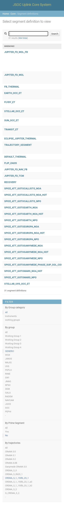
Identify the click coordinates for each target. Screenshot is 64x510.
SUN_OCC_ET (11, 120)
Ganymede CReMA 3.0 (16, 466)
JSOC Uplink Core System (32, 5)
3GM (7, 389)
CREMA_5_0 (11, 470)
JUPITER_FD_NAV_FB (15, 169)
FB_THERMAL (11, 86)
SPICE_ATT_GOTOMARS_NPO (20, 277)
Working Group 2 (13, 340)
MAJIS (8, 362)
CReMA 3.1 (10, 455)
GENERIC (9, 351)
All (6, 312)
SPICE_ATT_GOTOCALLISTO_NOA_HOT (25, 194)
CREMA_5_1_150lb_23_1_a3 (18, 481)
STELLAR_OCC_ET (14, 111)
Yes (7, 431)
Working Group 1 (13, 336)
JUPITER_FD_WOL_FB (16, 52)
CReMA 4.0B (11, 463)
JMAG (8, 381)
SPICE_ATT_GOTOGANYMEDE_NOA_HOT (26, 252)
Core (13, 13)
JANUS (8, 358)
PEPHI (8, 411)
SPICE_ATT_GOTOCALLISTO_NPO (22, 201)
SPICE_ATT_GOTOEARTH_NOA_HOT (23, 214)
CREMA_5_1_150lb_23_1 (17, 478)
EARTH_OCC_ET (13, 93)
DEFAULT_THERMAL (15, 156)
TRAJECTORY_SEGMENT (18, 145)
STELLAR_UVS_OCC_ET (17, 283)
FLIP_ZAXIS (10, 163)
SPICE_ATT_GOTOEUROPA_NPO (21, 239)
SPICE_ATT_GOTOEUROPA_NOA (21, 226)
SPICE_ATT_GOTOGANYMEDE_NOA (23, 245)
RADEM (8, 396)
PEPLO (8, 370)
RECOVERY (10, 182)
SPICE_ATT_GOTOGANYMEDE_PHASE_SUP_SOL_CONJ (34, 264)
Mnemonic (9, 46)
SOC (7, 407)
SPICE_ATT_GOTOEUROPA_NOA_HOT (24, 233)
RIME (7, 374)
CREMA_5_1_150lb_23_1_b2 (18, 485)
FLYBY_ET (9, 102)
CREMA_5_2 (11, 489)
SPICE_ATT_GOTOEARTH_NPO (21, 220)
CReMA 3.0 (10, 451)
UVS (7, 366)
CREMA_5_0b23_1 (14, 474)
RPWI (8, 385)
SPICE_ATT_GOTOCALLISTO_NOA (22, 188)
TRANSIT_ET (11, 129)
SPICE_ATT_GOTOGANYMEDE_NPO (23, 258)
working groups (12, 320)
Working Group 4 (13, 347)
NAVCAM (9, 400)
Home (6, 13)
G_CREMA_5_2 (12, 493)
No (6, 435)
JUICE (8, 404)
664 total (23, 38)
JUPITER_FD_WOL (14, 74)
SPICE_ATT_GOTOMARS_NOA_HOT (23, 271)
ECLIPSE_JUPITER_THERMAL (20, 138)
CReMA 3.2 (10, 459)
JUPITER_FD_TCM (14, 175)
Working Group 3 (13, 343)
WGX (7, 355)
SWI (7, 377)
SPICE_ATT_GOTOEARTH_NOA (21, 207)
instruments (11, 316)
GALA (8, 392)
